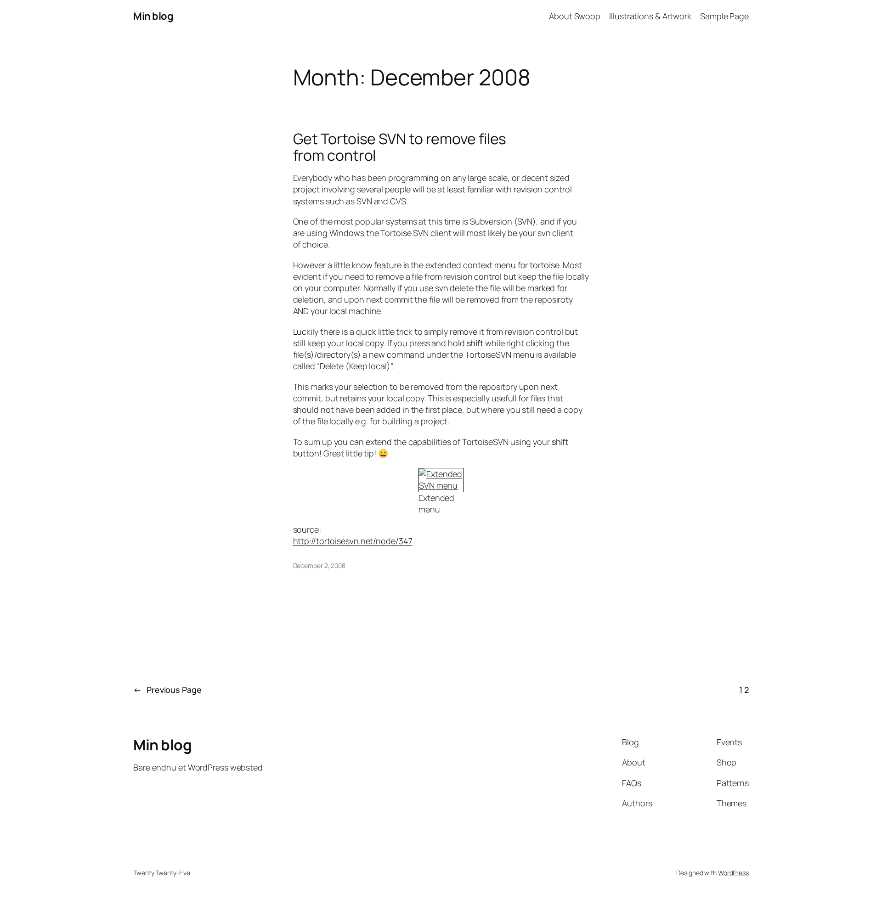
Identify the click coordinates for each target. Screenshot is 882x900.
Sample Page (724, 16)
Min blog (153, 16)
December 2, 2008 (319, 565)
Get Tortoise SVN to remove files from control (400, 146)
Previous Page (167, 689)
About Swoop (574, 16)
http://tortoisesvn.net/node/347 (353, 540)
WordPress (733, 872)
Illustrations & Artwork (650, 16)
